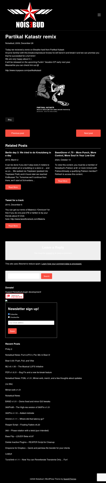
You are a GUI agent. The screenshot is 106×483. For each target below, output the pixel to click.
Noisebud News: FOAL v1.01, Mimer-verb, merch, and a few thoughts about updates (43, 378)
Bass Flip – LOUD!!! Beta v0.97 (19, 436)
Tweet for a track (14, 200)
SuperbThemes (69, 479)
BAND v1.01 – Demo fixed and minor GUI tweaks (27, 401)
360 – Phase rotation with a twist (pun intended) (27, 430)
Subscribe (13, 314)
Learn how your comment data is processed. (61, 263)
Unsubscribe (14, 317)
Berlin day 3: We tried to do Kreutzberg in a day (28, 154)
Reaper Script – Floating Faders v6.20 (22, 424)
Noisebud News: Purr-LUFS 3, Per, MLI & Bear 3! (27, 354)
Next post (88, 133)
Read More (13, 187)
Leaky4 (8, 453)
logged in (50, 253)
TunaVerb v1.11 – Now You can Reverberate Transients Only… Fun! (36, 459)
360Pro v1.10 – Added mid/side (19, 413)
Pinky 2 (8, 349)
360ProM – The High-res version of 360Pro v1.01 (27, 407)
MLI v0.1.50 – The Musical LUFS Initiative (24, 366)
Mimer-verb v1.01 (13, 389)
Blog (10, 119)
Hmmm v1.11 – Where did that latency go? (24, 418)
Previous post (17, 133)
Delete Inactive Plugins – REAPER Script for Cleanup (30, 442)
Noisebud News (12, 395)
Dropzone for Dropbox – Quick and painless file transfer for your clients (37, 447)
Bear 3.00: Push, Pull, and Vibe (19, 360)
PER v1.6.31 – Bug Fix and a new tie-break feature (28, 372)
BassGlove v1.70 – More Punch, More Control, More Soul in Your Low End (75, 154)
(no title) (9, 383)
